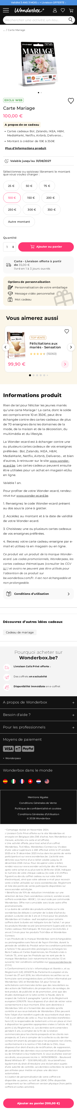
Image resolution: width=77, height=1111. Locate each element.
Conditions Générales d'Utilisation (38, 814)
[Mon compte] (55, 10)
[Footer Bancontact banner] (18, 749)
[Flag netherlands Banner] (37, 781)
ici (5, 568)
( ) (38, 1103)
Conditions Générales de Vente (38, 802)
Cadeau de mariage (20, 632)
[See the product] (65, 364)
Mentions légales (38, 797)
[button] (6, 347)
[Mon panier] (71, 10)
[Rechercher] (70, 20)
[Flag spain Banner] (4, 781)
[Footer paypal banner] (28, 749)
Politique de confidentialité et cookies (38, 808)
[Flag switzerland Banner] (29, 781)
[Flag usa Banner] (45, 781)
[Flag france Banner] (20, 781)
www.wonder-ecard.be (32, 495)
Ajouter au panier (49, 246)
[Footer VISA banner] (7, 749)
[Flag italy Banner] (12, 781)
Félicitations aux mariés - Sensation (45, 345)
